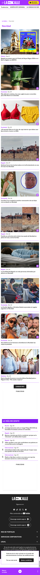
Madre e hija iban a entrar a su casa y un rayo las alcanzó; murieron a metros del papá (20, 458)
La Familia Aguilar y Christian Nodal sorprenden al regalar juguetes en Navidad (19, 308)
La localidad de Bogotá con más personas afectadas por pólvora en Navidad (18, 272)
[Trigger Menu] (2, 2)
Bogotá (3, 163)
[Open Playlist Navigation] (37, 571)
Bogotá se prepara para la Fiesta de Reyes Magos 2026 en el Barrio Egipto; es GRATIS (19, 59)
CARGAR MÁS (20, 386)
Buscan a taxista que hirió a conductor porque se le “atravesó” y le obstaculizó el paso (21, 436)
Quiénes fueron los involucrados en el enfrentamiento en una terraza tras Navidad (20, 165)
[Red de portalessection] (37, 532)
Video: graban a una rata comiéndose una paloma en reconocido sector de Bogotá (21, 443)
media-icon (20, 571)
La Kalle (4, 21)
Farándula (4, 198)
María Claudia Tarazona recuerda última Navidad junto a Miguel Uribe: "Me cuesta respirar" (18, 379)
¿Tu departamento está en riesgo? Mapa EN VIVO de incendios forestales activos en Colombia (21, 428)
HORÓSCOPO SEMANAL (17, 7)
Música (3, 56)
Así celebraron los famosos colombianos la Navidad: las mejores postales (18, 343)
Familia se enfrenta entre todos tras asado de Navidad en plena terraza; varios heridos (19, 237)
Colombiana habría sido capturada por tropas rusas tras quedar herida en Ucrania (21, 450)
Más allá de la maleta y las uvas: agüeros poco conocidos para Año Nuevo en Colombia (18, 94)
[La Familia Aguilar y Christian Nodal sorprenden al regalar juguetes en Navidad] (20, 290)
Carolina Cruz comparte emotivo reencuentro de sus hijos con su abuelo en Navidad (19, 201)
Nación (7, 426)
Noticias (3, 376)
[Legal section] (37, 542)
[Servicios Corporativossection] (37, 537)
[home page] (20, 498)
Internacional (9, 448)
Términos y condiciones (10, 549)
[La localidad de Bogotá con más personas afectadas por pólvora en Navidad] (20, 255)
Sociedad (4, 92)
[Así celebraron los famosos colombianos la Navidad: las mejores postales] (20, 326)
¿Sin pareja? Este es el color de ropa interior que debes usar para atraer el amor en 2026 (19, 130)
